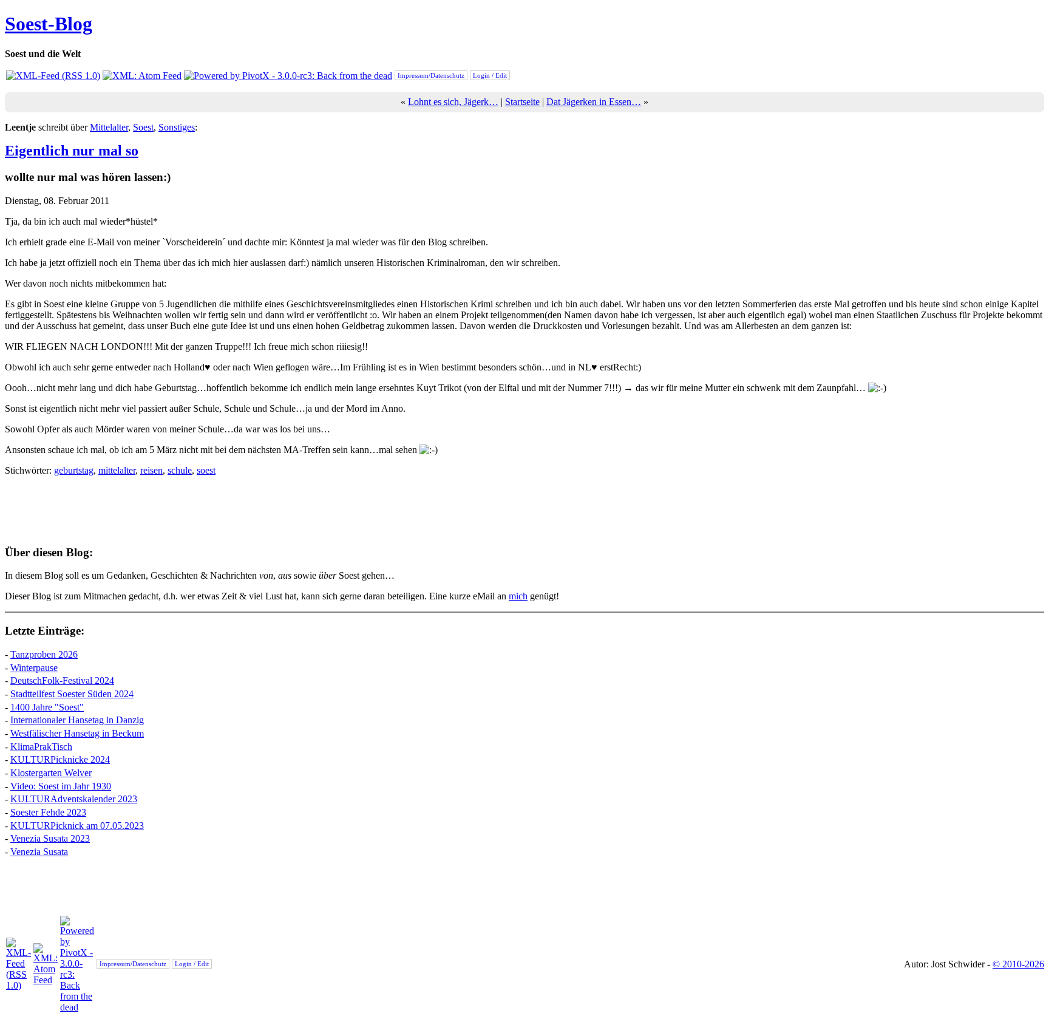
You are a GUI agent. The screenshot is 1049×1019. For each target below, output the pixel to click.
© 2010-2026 (1018, 964)
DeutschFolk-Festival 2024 (62, 680)
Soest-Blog (48, 24)
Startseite (522, 102)
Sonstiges (176, 127)
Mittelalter (109, 127)
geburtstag (73, 470)
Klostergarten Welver (51, 773)
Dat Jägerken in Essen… (593, 102)
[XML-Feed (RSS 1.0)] (53, 75)
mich (518, 596)
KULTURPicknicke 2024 (60, 759)
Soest (143, 127)
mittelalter (116, 470)
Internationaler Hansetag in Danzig (77, 720)
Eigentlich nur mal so (71, 150)
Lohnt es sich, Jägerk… (453, 102)
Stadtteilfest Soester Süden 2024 (72, 694)
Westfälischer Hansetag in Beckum (77, 733)
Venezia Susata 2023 (50, 838)
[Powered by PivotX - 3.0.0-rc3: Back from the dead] (288, 75)
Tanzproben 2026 (44, 654)
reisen (151, 470)
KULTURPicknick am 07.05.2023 (77, 825)
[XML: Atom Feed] (142, 75)
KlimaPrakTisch (41, 746)
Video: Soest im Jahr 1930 (60, 786)
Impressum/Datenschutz (431, 75)
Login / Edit (490, 75)
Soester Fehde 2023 (48, 812)
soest (206, 470)
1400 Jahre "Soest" (47, 707)
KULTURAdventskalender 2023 (73, 799)
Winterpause (34, 668)
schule (180, 470)
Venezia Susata (39, 852)
